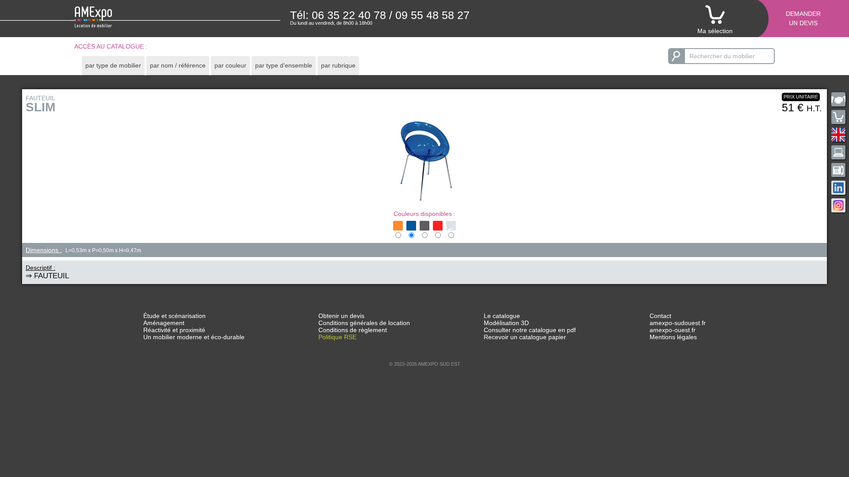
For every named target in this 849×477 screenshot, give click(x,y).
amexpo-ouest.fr (673, 329)
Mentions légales (673, 337)
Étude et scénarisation (174, 315)
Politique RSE (337, 337)
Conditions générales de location (364, 322)
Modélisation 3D (506, 322)
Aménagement (163, 322)
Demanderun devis (803, 18)
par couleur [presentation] (230, 65)
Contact (660, 315)
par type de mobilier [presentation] (113, 65)
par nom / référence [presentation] (178, 65)
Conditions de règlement (352, 329)
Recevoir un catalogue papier (525, 337)
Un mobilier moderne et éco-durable (194, 337)
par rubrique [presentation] (338, 65)
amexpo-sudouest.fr (678, 322)
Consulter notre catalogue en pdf (530, 329)
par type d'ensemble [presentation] (283, 65)
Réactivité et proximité (174, 329)
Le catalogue (502, 315)
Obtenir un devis (341, 315)
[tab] (113, 66)
